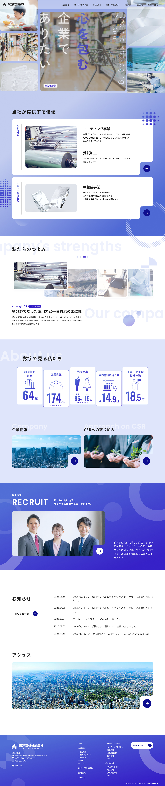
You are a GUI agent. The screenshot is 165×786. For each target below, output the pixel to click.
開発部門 (110, 756)
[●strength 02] (80, 257)
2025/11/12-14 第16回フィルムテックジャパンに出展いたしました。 (112, 633)
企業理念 (83, 757)
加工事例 (110, 750)
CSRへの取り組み (113, 5)
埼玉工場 (110, 770)
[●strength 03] (84, 257)
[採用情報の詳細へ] (99, 551)
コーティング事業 (81, 5)
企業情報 (65, 5)
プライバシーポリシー (18, 766)
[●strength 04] (87, 257)
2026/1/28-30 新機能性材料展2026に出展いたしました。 (106, 626)
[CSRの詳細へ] (146, 461)
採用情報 (128, 5)
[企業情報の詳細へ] (74, 461)
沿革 (81, 760)
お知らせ (139, 5)
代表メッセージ (85, 755)
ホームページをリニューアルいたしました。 (97, 618)
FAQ (108, 759)
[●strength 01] (77, 257)
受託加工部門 (112, 753)
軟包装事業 (97, 5)
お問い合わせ (153, 5)
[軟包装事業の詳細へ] (146, 212)
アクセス (83, 763)
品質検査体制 (112, 773)
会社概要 (83, 752)
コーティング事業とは (115, 747)
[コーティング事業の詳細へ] (146, 168)
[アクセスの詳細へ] (147, 703)
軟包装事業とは (112, 767)
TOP (80, 743)
